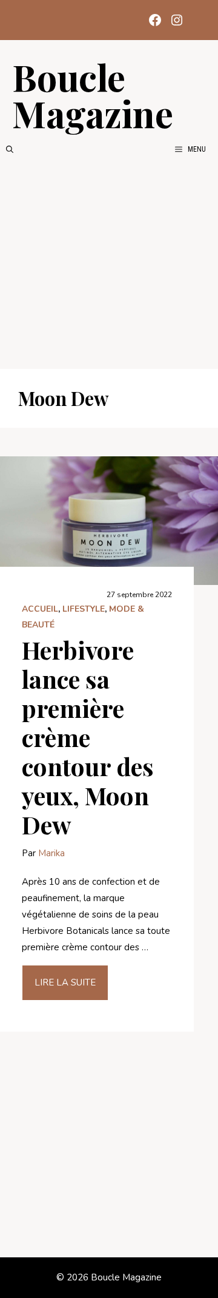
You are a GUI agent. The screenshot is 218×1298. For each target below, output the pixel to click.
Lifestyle (83, 609)
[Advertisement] (109, 262)
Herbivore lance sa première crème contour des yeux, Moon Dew (88, 737)
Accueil (40, 609)
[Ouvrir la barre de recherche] (9, 149)
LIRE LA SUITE (65, 982)
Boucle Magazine (92, 94)
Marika (51, 853)
